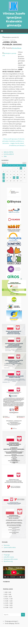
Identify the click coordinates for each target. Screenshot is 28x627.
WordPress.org (8, 561)
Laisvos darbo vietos (10, 547)
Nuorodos (7, 545)
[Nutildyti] (20, 577)
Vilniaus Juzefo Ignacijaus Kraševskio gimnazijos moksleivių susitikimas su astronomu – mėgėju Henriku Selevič (13, 141)
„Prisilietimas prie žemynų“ (17, 145)
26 (3, 180)
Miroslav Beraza (16, 48)
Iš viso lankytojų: (10, 623)
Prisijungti (7, 555)
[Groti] (5, 577)
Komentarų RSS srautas (11, 559)
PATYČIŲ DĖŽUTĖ (9, 154)
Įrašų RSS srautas (9, 557)
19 (3, 177)
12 (3, 174)
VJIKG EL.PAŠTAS (8, 152)
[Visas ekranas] (23, 577)
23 (17, 177)
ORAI (5, 156)
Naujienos (12, 40)
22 (14, 177)
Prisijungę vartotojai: (11, 621)
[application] (14, 572)
